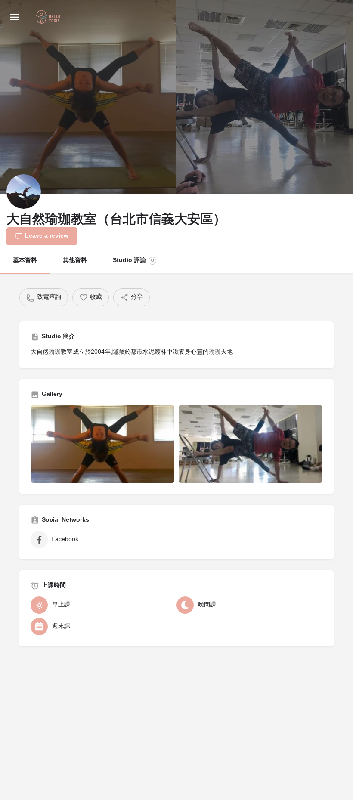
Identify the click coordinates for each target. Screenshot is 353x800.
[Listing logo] (23, 191)
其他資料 (75, 260)
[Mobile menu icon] (15, 17)
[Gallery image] (102, 444)
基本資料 (25, 260)
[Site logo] (49, 17)
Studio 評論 (133, 260)
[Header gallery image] (88, 97)
